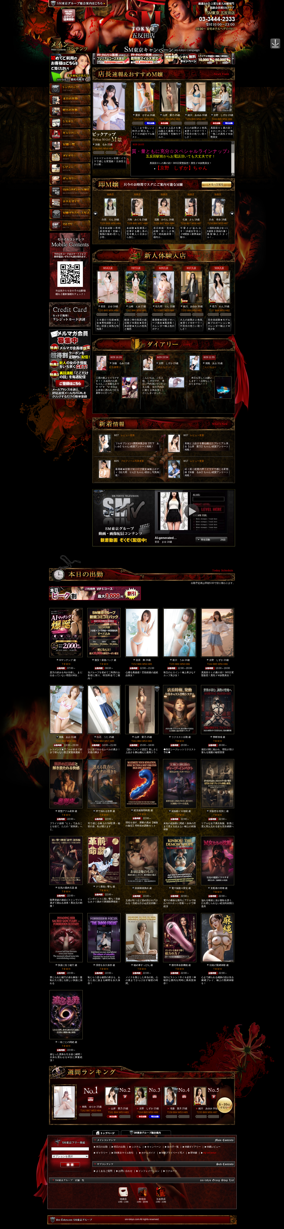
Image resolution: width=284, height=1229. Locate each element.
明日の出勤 (119, 1146)
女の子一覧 (173, 1146)
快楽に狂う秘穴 (66, 965)
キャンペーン (154, 1146)
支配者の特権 (217, 888)
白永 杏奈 (215, 219)
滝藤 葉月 (176, 1108)
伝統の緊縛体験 (217, 965)
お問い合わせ (125, 1171)
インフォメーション (149, 1171)
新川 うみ (178, 660)
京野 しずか (221, 115)
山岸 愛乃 (168, 115)
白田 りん (107, 219)
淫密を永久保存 (104, 965)
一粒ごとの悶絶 (66, 1042)
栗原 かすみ (142, 115)
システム (136, 1146)
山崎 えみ (134, 306)
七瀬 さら (188, 219)
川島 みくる (134, 219)
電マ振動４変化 (180, 888)
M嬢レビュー (213, 1146)
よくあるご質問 (104, 1171)
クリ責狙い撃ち (104, 886)
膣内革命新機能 (180, 965)
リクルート (171, 1171)
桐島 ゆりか (89, 1106)
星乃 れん (218, 306)
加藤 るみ (101, 144)
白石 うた (102, 737)
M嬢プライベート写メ (173, 1152)
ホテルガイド (148, 1152)
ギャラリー (102, 1152)
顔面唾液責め (142, 888)
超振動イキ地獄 (180, 811)
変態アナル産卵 (66, 811)
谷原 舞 (140, 660)
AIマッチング (66, 660)
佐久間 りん (162, 306)
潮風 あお (211, 363)
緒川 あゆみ (195, 115)
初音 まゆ (106, 306)
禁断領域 (217, 737)
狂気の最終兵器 (66, 887)
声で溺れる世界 (104, 811)
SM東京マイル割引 (123, 1152)
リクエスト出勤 (180, 737)
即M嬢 (193, 1152)
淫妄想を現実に (217, 811)
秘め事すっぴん (142, 965)
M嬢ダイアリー (193, 1146)
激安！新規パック (104, 660)
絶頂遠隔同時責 (142, 810)
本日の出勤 (102, 1146)
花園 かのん (161, 219)
